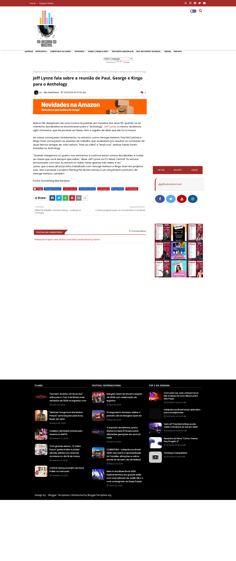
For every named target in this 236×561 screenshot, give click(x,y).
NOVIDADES (79, 51)
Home (33, 3)
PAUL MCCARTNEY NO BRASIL (148, 51)
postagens (103, 189)
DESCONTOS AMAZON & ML (123, 51)
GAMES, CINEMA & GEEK (98, 51)
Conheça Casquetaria (175, 453)
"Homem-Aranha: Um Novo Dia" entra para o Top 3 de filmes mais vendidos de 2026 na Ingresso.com (67, 397)
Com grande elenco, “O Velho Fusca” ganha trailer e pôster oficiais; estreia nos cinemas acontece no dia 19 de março (65, 451)
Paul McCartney (87, 189)
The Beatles (55, 71)
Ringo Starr (117, 189)
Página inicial (40, 71)
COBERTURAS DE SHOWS (60, 51)
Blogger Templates (59, 495)
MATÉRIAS (29, 51)
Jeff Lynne (110, 126)
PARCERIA (178, 51)
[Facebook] (52, 198)
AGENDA (167, 51)
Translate (126, 62)
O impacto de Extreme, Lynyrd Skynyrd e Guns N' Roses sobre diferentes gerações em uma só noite (124, 432)
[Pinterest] (72, 198)
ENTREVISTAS (40, 51)
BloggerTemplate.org (99, 495)
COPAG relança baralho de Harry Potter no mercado (66, 469)
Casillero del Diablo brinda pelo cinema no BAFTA (66, 432)
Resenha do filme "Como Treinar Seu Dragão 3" (181, 440)
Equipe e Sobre (46, 3)
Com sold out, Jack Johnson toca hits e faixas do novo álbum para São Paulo (181, 396)
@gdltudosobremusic (170, 184)
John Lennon (70, 189)
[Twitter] (59, 198)
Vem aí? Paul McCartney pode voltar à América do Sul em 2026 (181, 425)
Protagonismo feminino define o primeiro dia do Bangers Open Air (124, 414)
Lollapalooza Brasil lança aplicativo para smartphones (182, 411)
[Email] (79, 198)
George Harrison (53, 189)
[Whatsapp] (65, 198)
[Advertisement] (89, 336)
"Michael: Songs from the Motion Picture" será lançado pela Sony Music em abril (66, 416)
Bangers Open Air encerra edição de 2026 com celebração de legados (124, 397)
